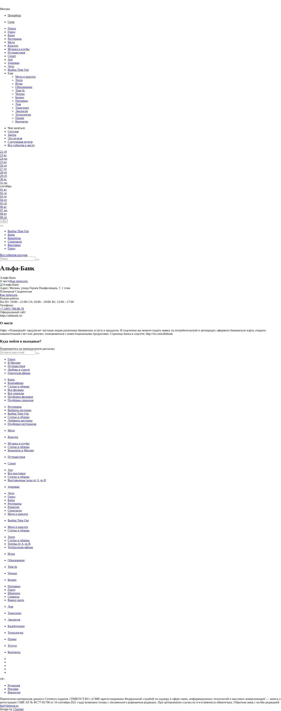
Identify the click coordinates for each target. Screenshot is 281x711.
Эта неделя (15, 138)
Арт (10, 59)
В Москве (14, 362)
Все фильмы (16, 389)
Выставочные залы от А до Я (27, 480)
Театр (19, 80)
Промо (19, 118)
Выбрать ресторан (19, 410)
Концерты (14, 238)
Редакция (14, 685)
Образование (23, 87)
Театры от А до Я (19, 543)
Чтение (20, 94)
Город (11, 32)
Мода (11, 42)
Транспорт (22, 107)
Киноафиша (15, 383)
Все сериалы (16, 393)
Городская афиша (19, 373)
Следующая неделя (20, 141)
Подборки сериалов (20, 400)
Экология (21, 111)
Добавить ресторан (20, 420)
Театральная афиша (20, 547)
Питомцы (21, 100)
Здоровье (13, 63)
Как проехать (19, 281)
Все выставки (17, 473)
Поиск (12, 28)
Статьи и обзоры (18, 386)
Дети (11, 66)
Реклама (13, 689)
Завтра (12, 134)
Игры (19, 83)
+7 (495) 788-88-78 (12, 308)
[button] (1, 225)
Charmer (18, 709)
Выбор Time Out (18, 69)
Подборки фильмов (20, 396)
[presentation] (2, 221)
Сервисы (13, 596)
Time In (20, 90)
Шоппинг (14, 593)
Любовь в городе (19, 369)
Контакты (21, 121)
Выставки (14, 245)
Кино (11, 35)
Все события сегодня (13, 255)
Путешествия (16, 52)
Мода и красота (25, 76)
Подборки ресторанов (22, 424)
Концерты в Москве (21, 450)
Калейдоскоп (16, 626)
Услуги (12, 645)
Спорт (12, 56)
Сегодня (13, 131)
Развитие (13, 507)
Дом (18, 104)
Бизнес (19, 97)
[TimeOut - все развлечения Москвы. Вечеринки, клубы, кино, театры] (8, 5)
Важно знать (16, 600)
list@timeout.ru (9, 705)
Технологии (23, 114)
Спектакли (15, 241)
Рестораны (15, 38)
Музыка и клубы (18, 49)
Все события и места (21, 145)
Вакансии (14, 692)
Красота (13, 45)
